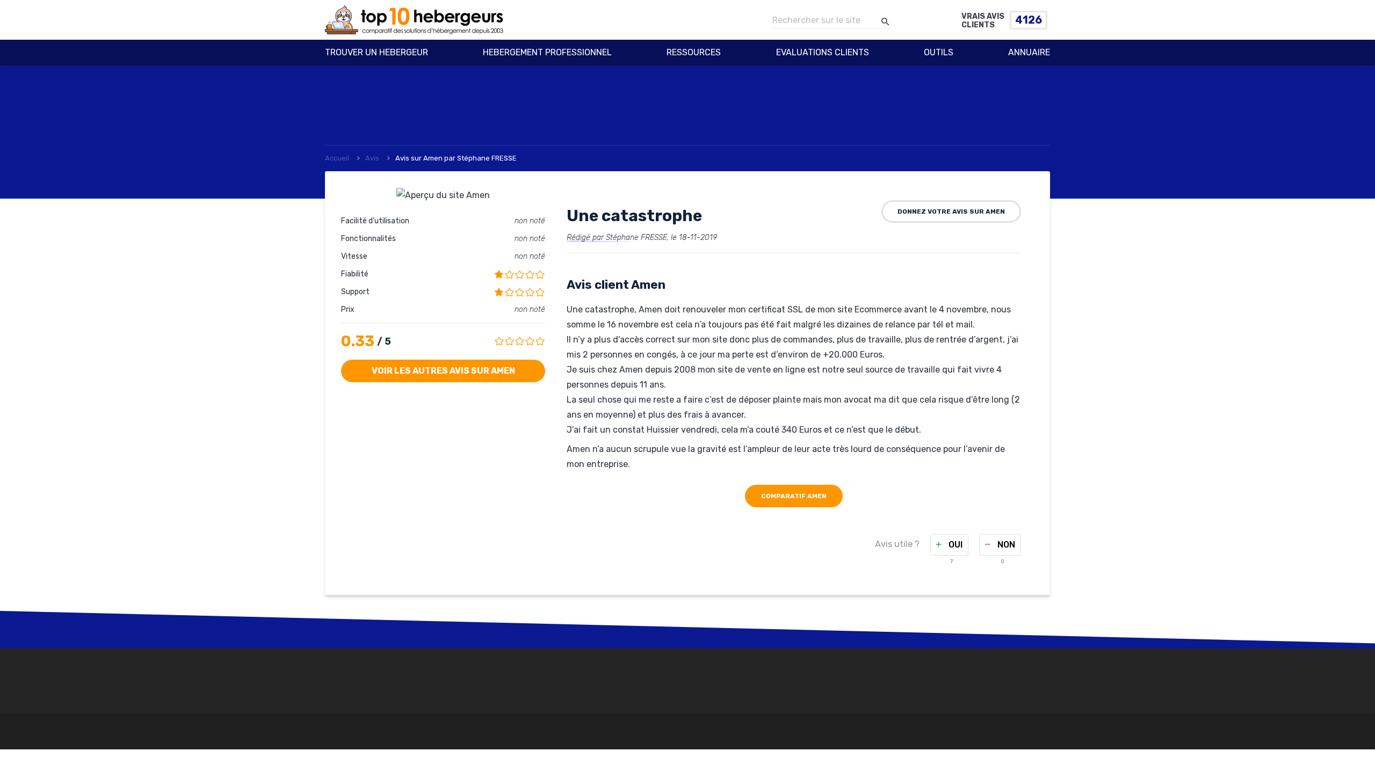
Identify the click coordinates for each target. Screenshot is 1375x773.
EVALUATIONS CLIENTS (822, 52)
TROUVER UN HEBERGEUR (376, 52)
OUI (954, 544)
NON (1005, 544)
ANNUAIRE (1029, 52)
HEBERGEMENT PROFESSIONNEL (547, 52)
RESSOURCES (694, 52)
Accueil (337, 158)
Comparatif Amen (794, 496)
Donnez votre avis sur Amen (951, 211)
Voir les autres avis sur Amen (443, 371)
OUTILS (938, 52)
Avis (372, 158)
